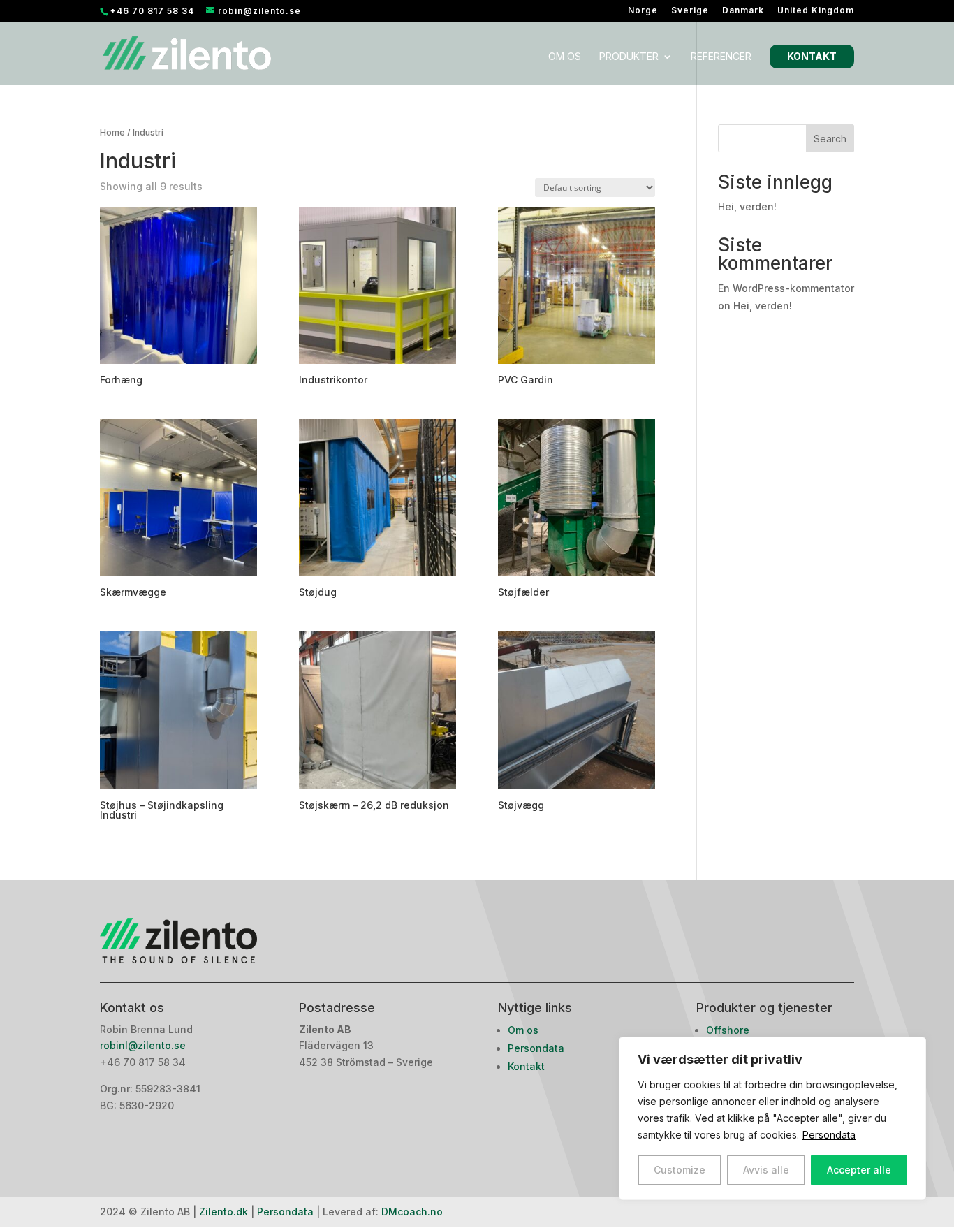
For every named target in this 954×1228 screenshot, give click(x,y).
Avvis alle (766, 1170)
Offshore (727, 1030)
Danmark (743, 10)
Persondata (829, 1135)
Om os (564, 57)
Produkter (629, 57)
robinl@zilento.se (144, 1045)
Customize (679, 1170)
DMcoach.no (412, 1212)
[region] (772, 1118)
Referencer (721, 57)
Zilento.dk (223, 1212)
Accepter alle (859, 1170)
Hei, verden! (747, 206)
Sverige (690, 10)
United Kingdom (815, 10)
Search (830, 139)
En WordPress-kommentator (786, 288)
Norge (643, 10)
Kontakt (812, 56)
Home (112, 132)
